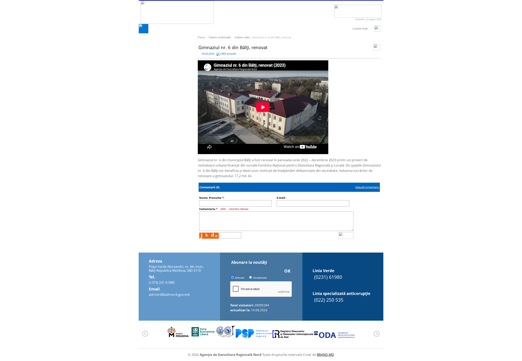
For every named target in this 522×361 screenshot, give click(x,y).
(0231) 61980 (328, 277)
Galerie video (242, 37)
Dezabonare (260, 277)
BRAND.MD (325, 354)
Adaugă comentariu (367, 187)
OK (287, 271)
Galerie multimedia (220, 37)
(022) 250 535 (328, 300)
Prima (201, 37)
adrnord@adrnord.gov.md (169, 294)
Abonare (239, 277)
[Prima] (143, 32)
